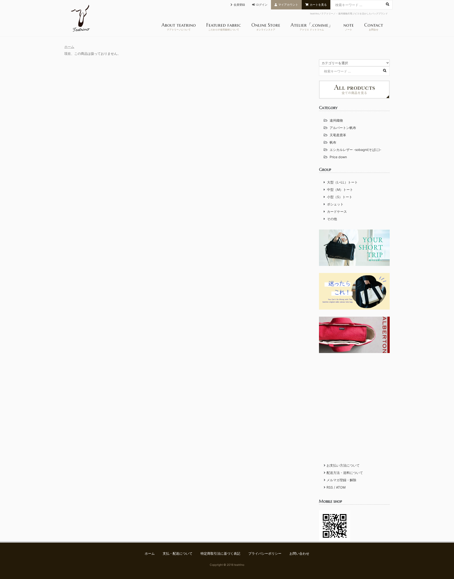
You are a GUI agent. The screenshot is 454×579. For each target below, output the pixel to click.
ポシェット (335, 204)
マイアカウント (288, 4)
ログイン (261, 4)
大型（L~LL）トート (342, 182)
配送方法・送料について (345, 473)
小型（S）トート (339, 197)
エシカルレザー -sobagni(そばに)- (355, 150)
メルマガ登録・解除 (341, 480)
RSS (330, 487)
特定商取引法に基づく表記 (220, 553)
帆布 (333, 142)
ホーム (69, 47)
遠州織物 (336, 120)
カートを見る (318, 4)
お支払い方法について (343, 465)
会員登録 (239, 4)
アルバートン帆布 (343, 128)
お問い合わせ (299, 553)
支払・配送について (177, 553)
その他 (332, 219)
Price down (338, 157)
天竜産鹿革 (338, 135)
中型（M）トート (340, 189)
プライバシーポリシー (264, 553)
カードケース (337, 211)
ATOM (340, 487)
